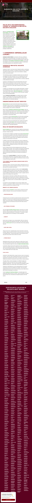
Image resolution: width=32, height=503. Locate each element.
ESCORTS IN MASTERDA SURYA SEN (25, 480)
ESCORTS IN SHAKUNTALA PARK (26, 422)
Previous (5, 282)
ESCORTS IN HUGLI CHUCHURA (19, 422)
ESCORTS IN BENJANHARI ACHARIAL (13, 482)
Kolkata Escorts (8, 499)
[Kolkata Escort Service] (5, 4)
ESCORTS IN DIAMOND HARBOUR (12, 360)
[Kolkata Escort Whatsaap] (3, 1)
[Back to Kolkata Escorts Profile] (16, 282)
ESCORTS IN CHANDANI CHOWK (6, 303)
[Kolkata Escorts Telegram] (2, 1)
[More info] (27, 4)
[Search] (26, 4)
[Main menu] (29, 4)
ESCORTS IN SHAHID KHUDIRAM (25, 473)
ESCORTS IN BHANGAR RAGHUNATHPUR (19, 296)
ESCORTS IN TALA (26, 438)
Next (26, 282)
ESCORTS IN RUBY (7, 394)
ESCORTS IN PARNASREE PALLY (25, 385)
